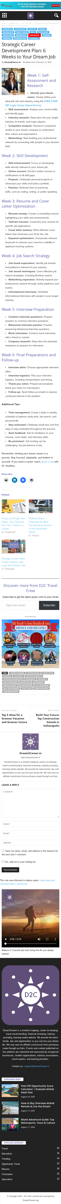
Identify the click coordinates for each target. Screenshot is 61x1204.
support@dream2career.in (36, 1066)
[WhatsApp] (12, 700)
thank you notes (41, 688)
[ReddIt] (28, 700)
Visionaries (34, 38)
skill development (11, 688)
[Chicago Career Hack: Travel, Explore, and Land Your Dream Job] (13, 546)
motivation (25, 682)
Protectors (8, 35)
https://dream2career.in (30, 757)
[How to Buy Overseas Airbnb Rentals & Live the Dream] (10, 1107)
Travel (5, 1148)
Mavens (42, 29)
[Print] (44, 700)
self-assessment (42, 685)
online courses (9, 685)
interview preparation (13, 679)
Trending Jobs (20, 38)
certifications (33, 673)
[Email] (36, 700)
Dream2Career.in (12, 62)
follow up (18, 676)
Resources (14, 23)
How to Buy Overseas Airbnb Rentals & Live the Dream (37, 1104)
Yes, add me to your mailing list (20, 862)
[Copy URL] (51, 700)
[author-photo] (30, 741)
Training (46, 35)
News (33, 32)
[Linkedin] (20, 700)
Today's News (21, 32)
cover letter (47, 673)
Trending (7, 38)
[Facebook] (5, 700)
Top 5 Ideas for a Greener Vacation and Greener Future (14, 718)
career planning (17, 673)
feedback (7, 676)
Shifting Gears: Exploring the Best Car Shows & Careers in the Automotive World (40, 525)
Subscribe (49, 605)
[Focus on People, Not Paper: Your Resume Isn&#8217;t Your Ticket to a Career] (13, 506)
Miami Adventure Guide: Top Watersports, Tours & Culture (38, 1121)
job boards (30, 679)
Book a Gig (48, 461)
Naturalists (8, 32)
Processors (43, 32)
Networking (38, 682)
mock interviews (10, 682)
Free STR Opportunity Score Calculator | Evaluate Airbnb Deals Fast (37, 1089)
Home (4, 23)
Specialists (34, 35)
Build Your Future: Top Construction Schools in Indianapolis (47, 720)
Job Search (42, 679)
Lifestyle (32, 29)
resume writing (26, 685)
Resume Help (21, 35)
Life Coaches (26, 23)
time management (10, 691)
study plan (26, 688)
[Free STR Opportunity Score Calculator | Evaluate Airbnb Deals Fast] (10, 1090)
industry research (34, 676)
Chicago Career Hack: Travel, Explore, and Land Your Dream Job (13, 562)
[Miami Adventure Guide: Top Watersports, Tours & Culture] (10, 1124)
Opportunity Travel (11, 1164)
